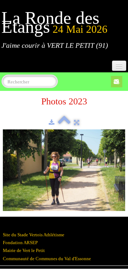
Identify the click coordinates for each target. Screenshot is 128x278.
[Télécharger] (51, 122)
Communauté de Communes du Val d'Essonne (47, 258)
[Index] (64, 122)
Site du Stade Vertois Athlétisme (33, 234)
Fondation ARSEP (20, 242)
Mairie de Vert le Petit (24, 250)
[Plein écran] (76, 122)
